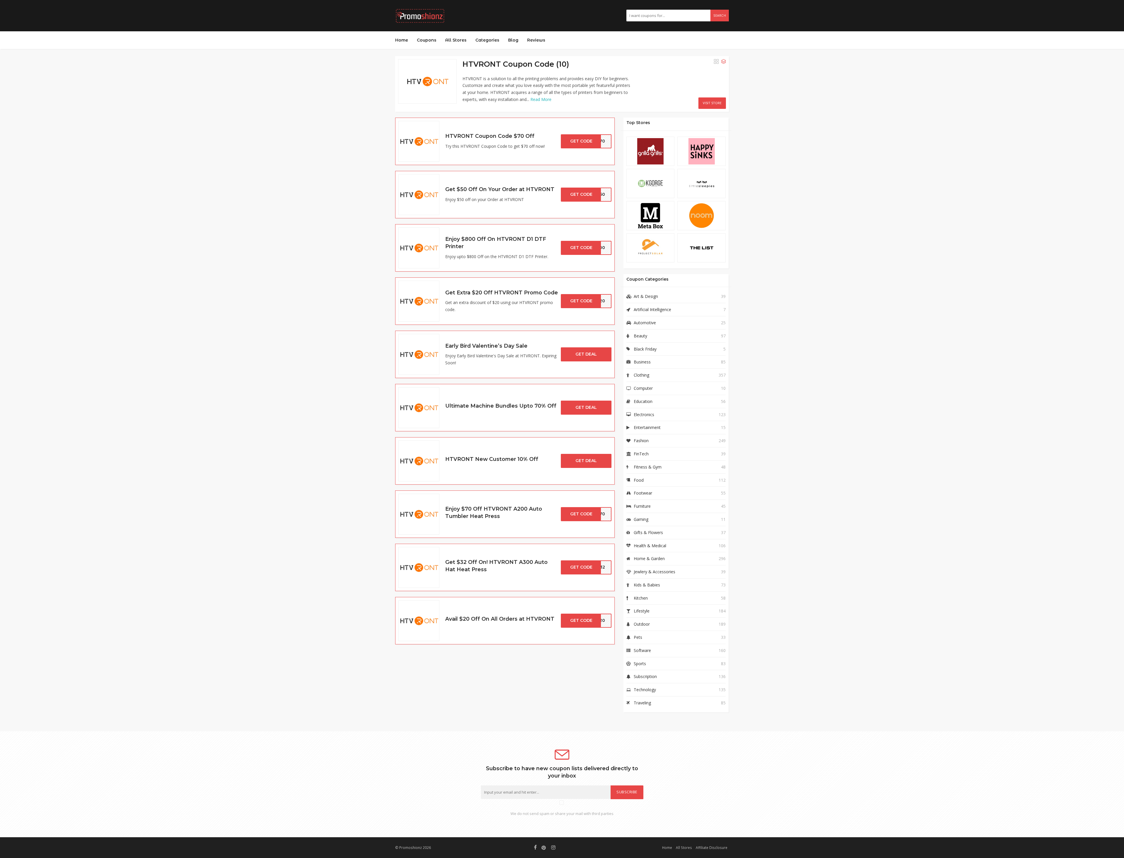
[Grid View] (716, 61)
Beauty (640, 336)
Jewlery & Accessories (654, 571)
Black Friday (645, 349)
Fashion (641, 440)
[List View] (723, 61)
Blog (513, 40)
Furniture (642, 506)
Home (401, 40)
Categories (487, 40)
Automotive (645, 322)
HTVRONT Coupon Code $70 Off (489, 136)
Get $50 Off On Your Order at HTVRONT (499, 189)
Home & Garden (649, 558)
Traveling (642, 703)
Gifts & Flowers (648, 532)
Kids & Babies (647, 585)
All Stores (456, 40)
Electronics (644, 414)
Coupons (426, 40)
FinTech (641, 454)
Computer (643, 388)
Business (642, 362)
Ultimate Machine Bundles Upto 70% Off (500, 406)
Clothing (641, 375)
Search (719, 15)
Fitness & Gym (648, 467)
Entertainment (647, 427)
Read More (540, 99)
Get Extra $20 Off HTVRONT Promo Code (501, 292)
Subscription (645, 676)
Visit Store (712, 103)
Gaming (641, 519)
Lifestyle (642, 611)
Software (642, 650)
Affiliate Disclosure (711, 847)
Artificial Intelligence (652, 309)
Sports (640, 663)
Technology (645, 689)
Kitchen (641, 598)
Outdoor (642, 624)
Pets (638, 637)
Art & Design (646, 296)
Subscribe (627, 792)
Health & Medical (650, 545)
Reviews (536, 40)
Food (639, 480)
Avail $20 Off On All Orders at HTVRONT (499, 619)
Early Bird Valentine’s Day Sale (486, 346)
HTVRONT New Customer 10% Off (491, 459)
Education (643, 401)
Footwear (643, 493)
